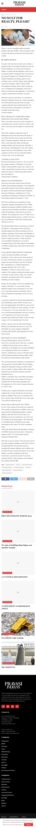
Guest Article (5, 782)
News (3, 800)
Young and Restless (7, 795)
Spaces (3, 806)
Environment (5, 787)
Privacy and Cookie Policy (15, 824)
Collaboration (5, 779)
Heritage (4, 798)
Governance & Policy (7, 770)
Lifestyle (4, 746)
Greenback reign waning (12, 638)
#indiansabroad (19, 467)
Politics (3, 768)
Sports (3, 762)
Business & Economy (11, 14)
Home (2, 14)
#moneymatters (18, 470)
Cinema (3, 790)
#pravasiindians (7, 473)
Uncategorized (7, 512)
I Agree (28, 824)
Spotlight (4, 765)
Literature (4, 754)
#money (28, 467)
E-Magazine (5, 741)
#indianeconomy (7, 467)
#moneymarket (6, 470)
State (3, 749)
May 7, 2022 (4, 27)
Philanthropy (5, 752)
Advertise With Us (14, 817)
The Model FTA (8, 667)
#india (18, 464)
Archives (24, 817)
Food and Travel (6, 792)
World (3, 743)
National (4, 784)
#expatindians (10, 464)
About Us (3, 817)
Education (4, 757)
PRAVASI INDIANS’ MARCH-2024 (16, 516)
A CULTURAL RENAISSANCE (14, 577)
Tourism (4, 760)
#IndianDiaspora (27, 464)
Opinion (3, 803)
